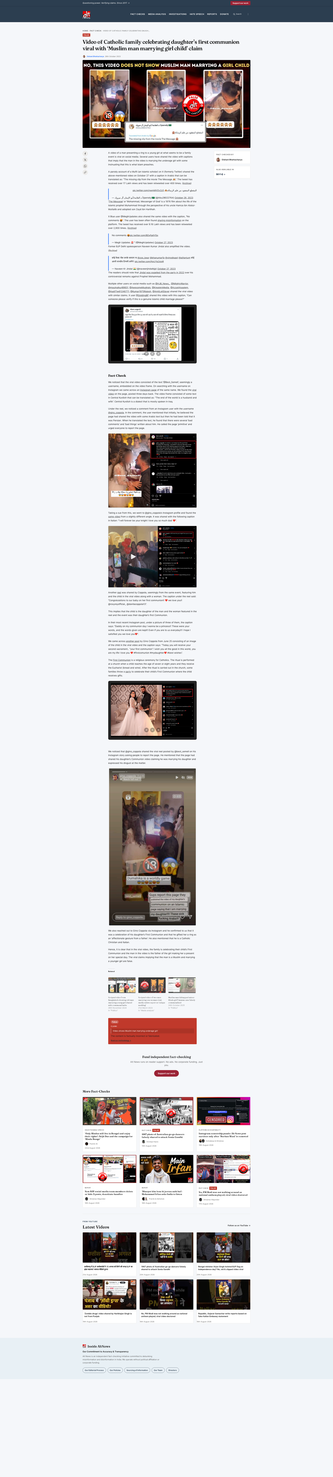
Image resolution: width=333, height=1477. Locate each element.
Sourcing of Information (137, 1370)
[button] (146, 353)
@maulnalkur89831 (118, 287)
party (128, 671)
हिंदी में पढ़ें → (220, 174)
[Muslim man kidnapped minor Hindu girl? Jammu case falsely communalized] (182, 985)
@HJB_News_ (162, 283)
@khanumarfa (157, 257)
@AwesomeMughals (140, 287)
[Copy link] (85, 172)
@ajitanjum (184, 257)
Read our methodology (121, 1040)
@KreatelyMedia (160, 287)
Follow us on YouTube (239, 1225)
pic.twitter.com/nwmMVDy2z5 (148, 190)
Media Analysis (157, 14)
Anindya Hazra (152, 1142)
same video (114, 516)
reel (119, 592)
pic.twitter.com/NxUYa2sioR (149, 261)
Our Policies (115, 1370)
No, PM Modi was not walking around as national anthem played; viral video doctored (223, 1193)
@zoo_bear (143, 257)
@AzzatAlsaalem (179, 287)
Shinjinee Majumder (97, 1199)
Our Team (158, 1370)
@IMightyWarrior (179, 283)
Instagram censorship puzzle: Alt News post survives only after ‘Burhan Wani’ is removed (223, 1135)
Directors (172, 1370)
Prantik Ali (93, 1144)
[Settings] (248, 14)
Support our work (240, 3)
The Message (116, 201)
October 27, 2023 (164, 242)
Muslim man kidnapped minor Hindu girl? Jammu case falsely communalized (181, 1000)
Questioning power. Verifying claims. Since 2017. (106, 3)
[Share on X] (85, 159)
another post (132, 641)
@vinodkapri (171, 257)
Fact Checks (137, 14)
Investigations (178, 14)
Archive (187, 183)
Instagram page (148, 390)
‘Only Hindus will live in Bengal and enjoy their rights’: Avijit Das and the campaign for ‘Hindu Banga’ (109, 1136)
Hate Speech (197, 14)
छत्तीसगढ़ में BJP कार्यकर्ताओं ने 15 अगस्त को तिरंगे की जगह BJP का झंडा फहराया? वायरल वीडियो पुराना (108, 1268)
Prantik (152, 1199)
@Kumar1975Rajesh (140, 291)
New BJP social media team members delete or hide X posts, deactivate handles (109, 1193)
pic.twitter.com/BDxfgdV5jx (144, 235)
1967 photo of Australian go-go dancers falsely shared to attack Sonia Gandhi (163, 1135)
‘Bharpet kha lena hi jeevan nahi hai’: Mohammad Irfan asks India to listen (162, 1193)
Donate (224, 14)
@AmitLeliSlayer (160, 291)
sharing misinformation (169, 220)
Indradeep (210, 1141)
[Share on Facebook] (85, 153)
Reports (212, 14)
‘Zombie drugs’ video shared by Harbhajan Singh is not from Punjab (108, 1315)
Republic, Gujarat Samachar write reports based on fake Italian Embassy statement (222, 1315)
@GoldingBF (142, 295)
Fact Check (95, 31)
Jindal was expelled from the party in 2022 (161, 272)
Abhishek (160, 1199)
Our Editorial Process (94, 1370)
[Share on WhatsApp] (85, 166)
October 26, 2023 (184, 197)
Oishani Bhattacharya (95, 56)
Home (85, 31)
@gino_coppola (116, 412)
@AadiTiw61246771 (118, 291)
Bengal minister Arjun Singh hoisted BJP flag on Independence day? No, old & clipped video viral (220, 1268)
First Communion (122, 660)
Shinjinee (220, 1141)
